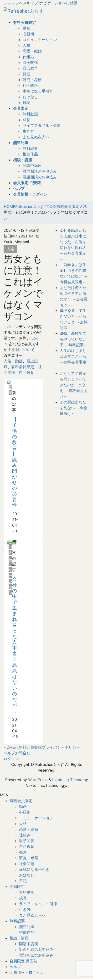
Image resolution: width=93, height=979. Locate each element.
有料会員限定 (22, 366)
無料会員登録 (30, 747)
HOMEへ (11, 747)
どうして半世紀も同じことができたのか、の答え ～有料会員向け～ (74, 385)
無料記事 (30, 148)
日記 (26, 102)
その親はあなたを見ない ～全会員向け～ (74, 408)
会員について (23, 349)
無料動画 (30, 114)
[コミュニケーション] (11, 542)
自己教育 (30, 68)
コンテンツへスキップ (19, 2)
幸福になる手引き (38, 91)
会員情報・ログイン (27, 972)
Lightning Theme (67, 779)
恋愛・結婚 (32, 51)
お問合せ (22, 753)
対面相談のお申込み (40, 171)
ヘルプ (9, 753)
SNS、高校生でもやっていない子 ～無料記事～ (74, 339)
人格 (26, 45)
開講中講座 (32, 165)
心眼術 (28, 33)
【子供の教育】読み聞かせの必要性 (14, 462)
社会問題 (30, 85)
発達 (26, 74)
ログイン (11, 758)
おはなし (30, 96)
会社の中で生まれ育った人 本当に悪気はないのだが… (14, 645)
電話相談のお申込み (40, 177)
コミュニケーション (40, 39)
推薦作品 (30, 154)
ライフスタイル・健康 (42, 125)
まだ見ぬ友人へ (36, 136)
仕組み (28, 56)
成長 (26, 119)
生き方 (28, 131)
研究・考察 (32, 79)
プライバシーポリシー (61, 747)
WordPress (37, 779)
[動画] (9, 382)
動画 (26, 28)
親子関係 (30, 62)
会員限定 (17, 886)
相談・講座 (19, 938)
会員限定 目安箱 (23, 960)
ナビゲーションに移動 (58, 2)
